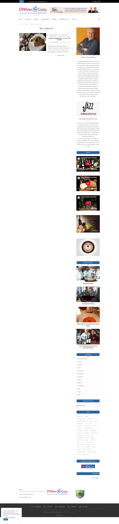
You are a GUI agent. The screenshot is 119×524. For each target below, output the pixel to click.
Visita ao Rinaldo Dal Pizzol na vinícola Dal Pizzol (88, 346)
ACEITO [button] (5, 519)
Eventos (79, 367)
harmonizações (80, 435)
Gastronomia (64, 34)
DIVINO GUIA (28, 19)
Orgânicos (79, 382)
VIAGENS (54, 19)
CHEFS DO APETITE (64, 19)
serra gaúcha (80, 444)
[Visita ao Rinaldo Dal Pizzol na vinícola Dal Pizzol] (88, 329)
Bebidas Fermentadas (54, 34)
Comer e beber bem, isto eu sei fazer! (59, 39)
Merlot (92, 437)
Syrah (93, 444)
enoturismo (79, 430)
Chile (90, 423)
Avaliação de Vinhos (88, 303)
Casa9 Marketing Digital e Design (69, 512)
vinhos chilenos (80, 451)
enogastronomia (88, 428)
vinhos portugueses (91, 451)
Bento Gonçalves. (81, 418)
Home (20, 24)
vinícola (79, 454)
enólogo (86, 430)
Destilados (79, 364)
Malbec (86, 437)
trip (83, 447)
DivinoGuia (94, 425)
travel (78, 447)
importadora (89, 435)
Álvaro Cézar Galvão (54, 42)
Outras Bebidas (80, 385)
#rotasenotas (80, 416)
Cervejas (79, 361)
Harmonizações (53, 36)
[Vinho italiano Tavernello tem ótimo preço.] (88, 307)
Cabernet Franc (90, 418)
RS (83, 442)
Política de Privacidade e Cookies (26, 494)
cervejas (96, 421)
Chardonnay (80, 423)
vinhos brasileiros (87, 449)
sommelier (88, 444)
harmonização (94, 432)
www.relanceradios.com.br (83, 138)
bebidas (87, 416)
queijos (78, 442)
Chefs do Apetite (88, 283)
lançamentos (80, 437)
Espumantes (93, 430)
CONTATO (74, 19)
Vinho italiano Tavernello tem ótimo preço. (88, 324)
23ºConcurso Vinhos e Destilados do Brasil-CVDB (39, 1)
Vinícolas (85, 454)
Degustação (79, 425)
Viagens (79, 391)
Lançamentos (61, 36)
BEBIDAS (36, 19)
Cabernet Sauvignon (81, 421)
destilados (87, 425)
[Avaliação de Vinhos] (88, 287)
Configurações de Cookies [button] (9, 517)
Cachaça (90, 421)
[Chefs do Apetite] (88, 266)
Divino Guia (79, 428)
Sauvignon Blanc (90, 442)
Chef (86, 423)
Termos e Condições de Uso (25, 497)
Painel (78, 388)
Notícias (79, 379)
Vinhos (67, 36)
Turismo (88, 447)
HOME (20, 19)
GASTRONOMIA (45, 19)
